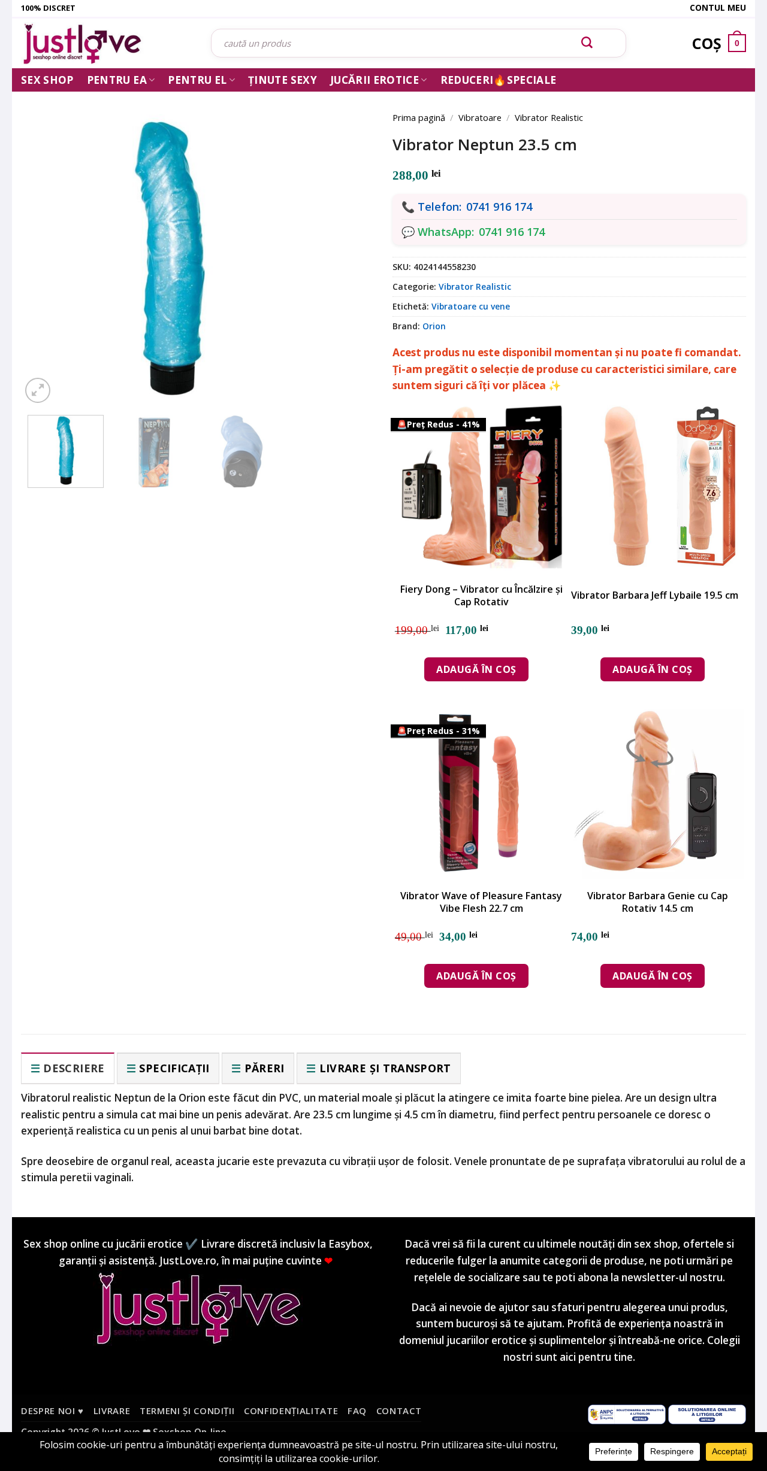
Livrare (112, 1411)
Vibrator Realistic (549, 117)
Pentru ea (117, 80)
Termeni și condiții (187, 1411)
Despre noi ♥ (52, 1411)
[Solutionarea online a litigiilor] (707, 1413)
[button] (37, 390)
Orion (434, 326)
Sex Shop (47, 80)
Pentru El (197, 80)
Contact (399, 1411)
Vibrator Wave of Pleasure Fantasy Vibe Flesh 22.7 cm (481, 902)
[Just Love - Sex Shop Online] (107, 43)
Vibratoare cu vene (470, 306)
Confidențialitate (291, 1411)
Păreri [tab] (264, 1068)
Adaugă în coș (476, 669)
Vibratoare (480, 117)
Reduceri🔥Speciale (498, 80)
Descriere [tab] (73, 1068)
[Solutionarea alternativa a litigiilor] (627, 1413)
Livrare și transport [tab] (385, 1068)
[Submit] (587, 43)
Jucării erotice (374, 80)
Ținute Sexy (282, 80)
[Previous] (48, 240)
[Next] (347, 240)
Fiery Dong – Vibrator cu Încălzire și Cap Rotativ (481, 595)
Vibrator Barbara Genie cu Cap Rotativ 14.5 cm (657, 902)
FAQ (357, 1411)
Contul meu (718, 7)
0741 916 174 (499, 206)
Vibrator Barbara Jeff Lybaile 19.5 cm (654, 595)
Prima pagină (418, 117)
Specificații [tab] (174, 1068)
